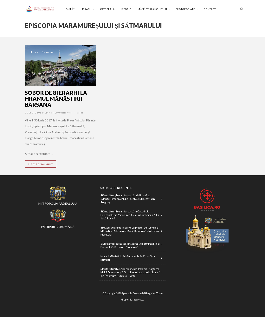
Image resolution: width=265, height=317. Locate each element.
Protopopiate (185, 9)
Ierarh (86, 9)
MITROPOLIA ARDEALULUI (58, 203)
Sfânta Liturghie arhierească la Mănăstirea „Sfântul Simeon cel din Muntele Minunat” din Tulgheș (127, 199)
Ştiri (80, 113)
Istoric (126, 9)
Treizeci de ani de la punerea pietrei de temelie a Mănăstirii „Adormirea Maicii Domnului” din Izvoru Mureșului (129, 231)
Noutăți (70, 9)
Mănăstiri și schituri (152, 9)
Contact (210, 9)
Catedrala (107, 9)
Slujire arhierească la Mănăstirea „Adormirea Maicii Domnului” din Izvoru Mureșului (130, 245)
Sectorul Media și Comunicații (50, 113)
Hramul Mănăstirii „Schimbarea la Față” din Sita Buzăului (127, 258)
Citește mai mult (40, 164)
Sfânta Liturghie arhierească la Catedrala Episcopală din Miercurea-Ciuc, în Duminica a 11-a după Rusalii (129, 215)
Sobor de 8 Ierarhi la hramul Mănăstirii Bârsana (56, 98)
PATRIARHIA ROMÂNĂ (58, 226)
